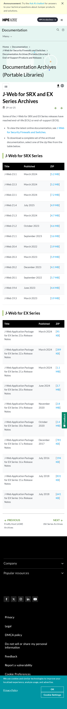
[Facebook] (6, 599)
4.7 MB (55, 215)
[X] (14, 599)
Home (6, 46)
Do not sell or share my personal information (26, 646)
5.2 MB (55, 174)
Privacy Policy (10, 690)
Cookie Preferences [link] (18, 674)
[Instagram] (21, 599)
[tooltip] (58, 86)
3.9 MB (55, 246)
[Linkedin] (28, 599)
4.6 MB (55, 225)
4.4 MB (55, 287)
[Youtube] (35, 599)
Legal (8, 626)
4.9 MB (55, 205)
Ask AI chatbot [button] (36, 3)
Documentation (14, 30)
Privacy (9, 617)
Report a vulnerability (18, 665)
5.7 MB (55, 277)
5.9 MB (55, 256)
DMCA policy (13, 635)
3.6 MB (55, 236)
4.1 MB (55, 267)
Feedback (11, 656)
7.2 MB (55, 194)
